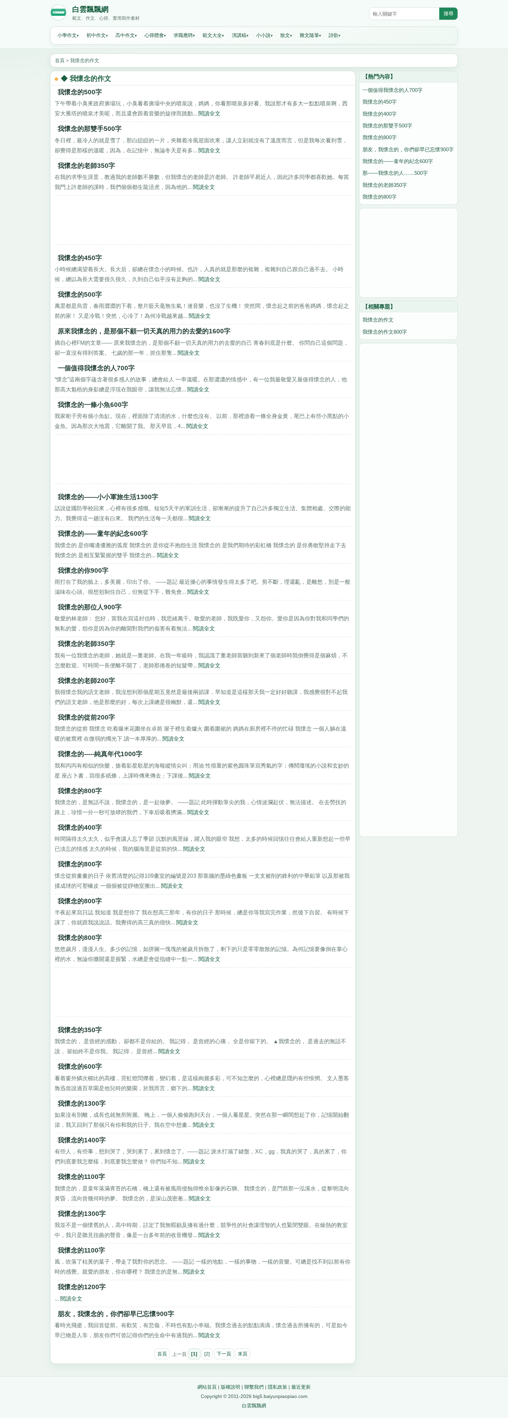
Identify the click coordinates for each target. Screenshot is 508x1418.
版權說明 (230, 1387)
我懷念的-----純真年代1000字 (100, 754)
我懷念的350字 (80, 1030)
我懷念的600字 (80, 1066)
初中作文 (96, 35)
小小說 (263, 35)
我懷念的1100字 (81, 1176)
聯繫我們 (254, 1387)
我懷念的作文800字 (385, 332)
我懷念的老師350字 (86, 165)
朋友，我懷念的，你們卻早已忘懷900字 (116, 1313)
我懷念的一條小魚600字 (93, 404)
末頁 (242, 1354)
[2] (207, 1354)
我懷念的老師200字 (86, 680)
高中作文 (125, 35)
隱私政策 (277, 1387)
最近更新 (301, 1387)
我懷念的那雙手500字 (90, 128)
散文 (285, 35)
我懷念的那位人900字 (90, 607)
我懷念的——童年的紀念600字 (103, 533)
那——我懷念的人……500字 (395, 173)
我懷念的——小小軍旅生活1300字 (108, 497)
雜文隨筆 (309, 35)
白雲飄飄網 (90, 9)
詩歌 (333, 35)
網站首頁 (207, 1387)
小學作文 (67, 35)
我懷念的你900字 (83, 570)
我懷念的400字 (80, 827)
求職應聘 (183, 35)
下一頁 (224, 1354)
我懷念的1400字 (82, 1140)
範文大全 (212, 35)
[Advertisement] (203, 222)
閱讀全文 (209, 113)
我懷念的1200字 (82, 1287)
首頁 (60, 60)
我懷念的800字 (80, 790)
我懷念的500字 (80, 92)
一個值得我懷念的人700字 (96, 368)
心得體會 (154, 35)
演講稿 (239, 35)
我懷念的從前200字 (86, 717)
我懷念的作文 (84, 60)
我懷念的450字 (80, 257)
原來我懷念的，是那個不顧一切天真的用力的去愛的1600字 (144, 331)
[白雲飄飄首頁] (58, 13)
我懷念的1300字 (82, 1103)
